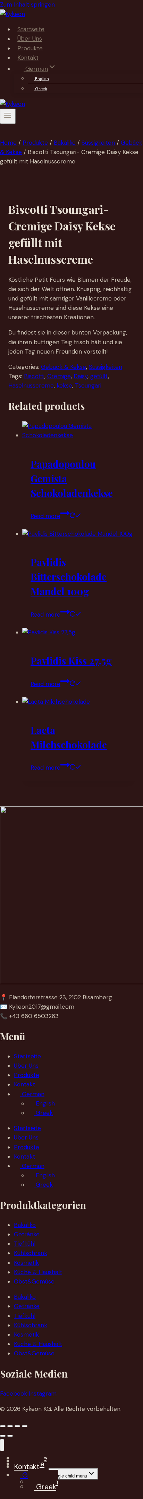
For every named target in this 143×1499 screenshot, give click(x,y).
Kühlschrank (30, 1253)
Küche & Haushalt (38, 1272)
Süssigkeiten (105, 367)
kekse (64, 385)
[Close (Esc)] (24, 1426)
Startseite (30, 29)
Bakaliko (25, 1225)
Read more (45, 516)
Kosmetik (26, 1263)
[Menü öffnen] (8, 116)
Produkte (30, 48)
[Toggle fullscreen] (10, 1426)
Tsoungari (88, 385)
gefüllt (99, 376)
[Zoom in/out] (3, 1426)
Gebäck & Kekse (63, 367)
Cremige (59, 376)
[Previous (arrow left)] (3, 1436)
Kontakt (28, 57)
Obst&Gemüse (34, 1281)
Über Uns (29, 39)
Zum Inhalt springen (27, 4)
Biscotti (34, 376)
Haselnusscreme (31, 385)
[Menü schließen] (2, 1445)
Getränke (27, 1234)
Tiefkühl (24, 1243)
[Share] (17, 1426)
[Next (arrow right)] (10, 1436)
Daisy (80, 376)
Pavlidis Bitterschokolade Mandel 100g (69, 577)
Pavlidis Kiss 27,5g (71, 660)
